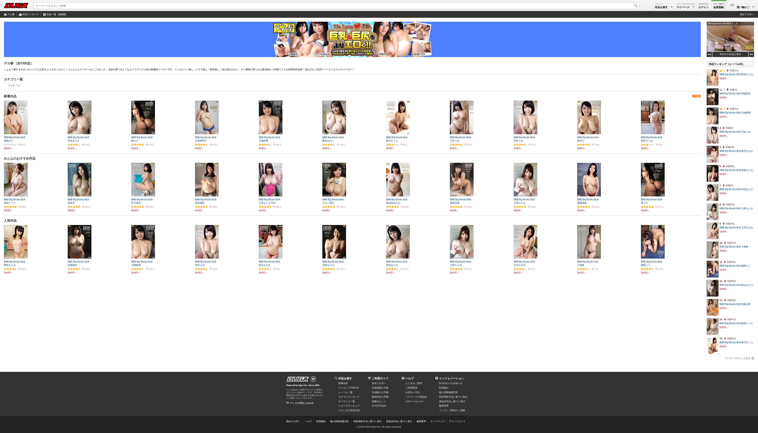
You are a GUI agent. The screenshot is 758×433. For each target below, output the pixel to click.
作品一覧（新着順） (57, 14)
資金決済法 (452, 401)
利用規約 (443, 387)
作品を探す (345, 378)
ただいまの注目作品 (349, 410)
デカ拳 (11, 14)
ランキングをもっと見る (738, 358)
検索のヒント (379, 401)
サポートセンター (414, 401)
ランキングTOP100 (348, 387)
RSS (698, 96)
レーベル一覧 (345, 392)
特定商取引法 (453, 397)
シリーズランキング (349, 405)
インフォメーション (451, 378)
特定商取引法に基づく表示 (367, 421)
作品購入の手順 (380, 392)
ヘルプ (409, 378)
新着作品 (10, 96)
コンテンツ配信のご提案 (452, 410)
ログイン (703, 7)
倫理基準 (443, 405)
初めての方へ (747, 14)
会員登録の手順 (380, 387)
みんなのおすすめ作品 (20, 158)
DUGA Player (379, 405)
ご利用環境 (411, 387)
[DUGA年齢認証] (297, 379)
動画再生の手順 (380, 397)
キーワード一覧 (346, 401)
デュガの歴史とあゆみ (302, 403)
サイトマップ (437, 421)
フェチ (11, 85)
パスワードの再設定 (416, 397)
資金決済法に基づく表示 (399, 421)
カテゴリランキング (349, 397)
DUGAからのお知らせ (450, 383)
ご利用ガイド (380, 378)
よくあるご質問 (413, 383)
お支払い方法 (412, 392)
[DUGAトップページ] (16, 5)
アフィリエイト (457, 421)
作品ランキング (30, 14)
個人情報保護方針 (448, 392)
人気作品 (10, 220)
